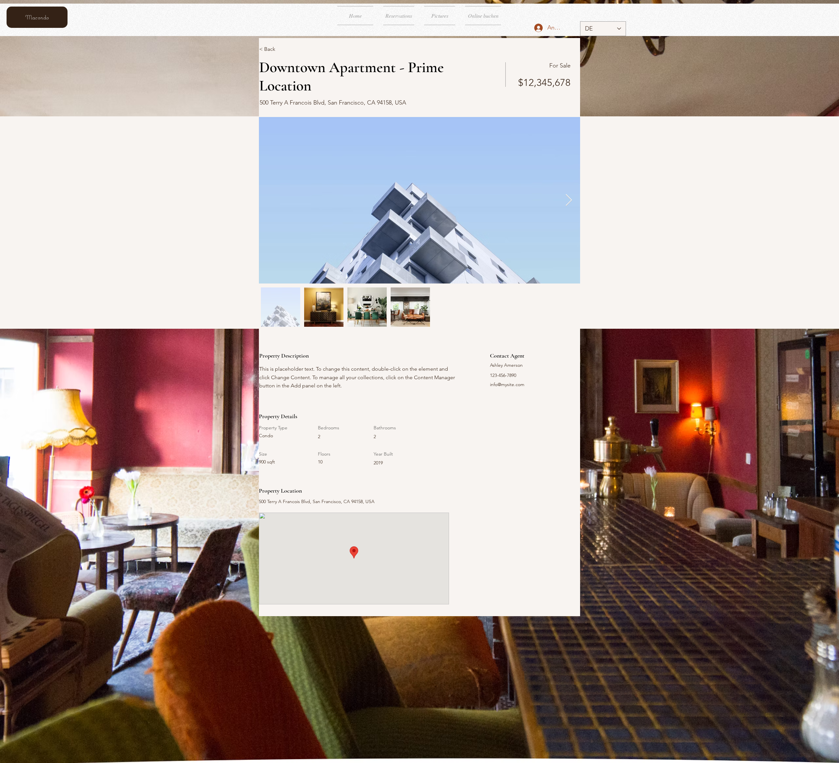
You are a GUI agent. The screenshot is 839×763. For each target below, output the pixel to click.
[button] (282, 49)
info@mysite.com (507, 384)
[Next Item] (569, 200)
